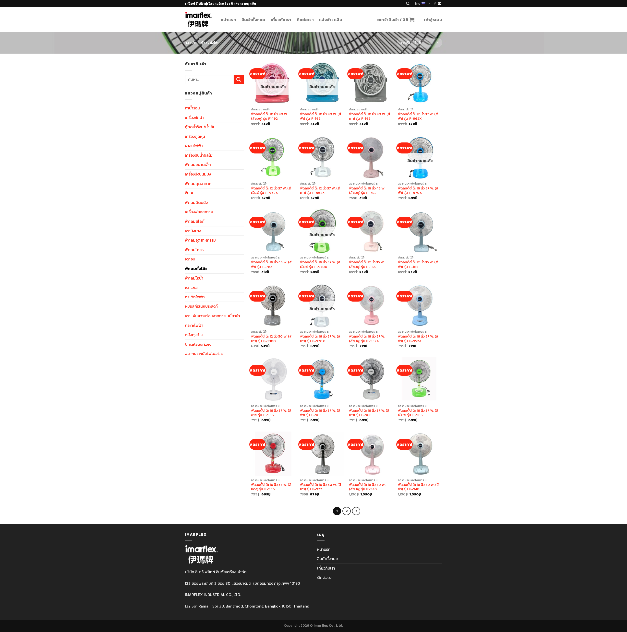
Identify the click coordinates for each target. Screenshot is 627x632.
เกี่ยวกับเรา (281, 20)
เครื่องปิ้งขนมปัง (198, 174)
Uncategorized (198, 344)
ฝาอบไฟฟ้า (194, 146)
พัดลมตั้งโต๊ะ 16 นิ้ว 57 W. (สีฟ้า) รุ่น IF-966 (320, 412)
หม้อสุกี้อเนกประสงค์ (201, 306)
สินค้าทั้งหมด (253, 20)
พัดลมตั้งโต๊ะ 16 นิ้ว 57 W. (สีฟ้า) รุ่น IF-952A (418, 338)
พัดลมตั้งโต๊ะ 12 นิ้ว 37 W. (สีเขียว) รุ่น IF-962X (271, 190)
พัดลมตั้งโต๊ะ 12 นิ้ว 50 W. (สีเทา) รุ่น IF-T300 (271, 338)
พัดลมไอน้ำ (194, 278)
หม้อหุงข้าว (194, 335)
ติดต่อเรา (305, 20)
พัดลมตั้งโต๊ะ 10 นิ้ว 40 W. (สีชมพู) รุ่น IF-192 (269, 116)
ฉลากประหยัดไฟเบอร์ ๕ (204, 353)
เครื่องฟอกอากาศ (199, 212)
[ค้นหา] (408, 3)
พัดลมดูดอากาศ (198, 184)
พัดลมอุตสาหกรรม (200, 240)
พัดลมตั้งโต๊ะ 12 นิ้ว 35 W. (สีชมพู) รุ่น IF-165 (367, 264)
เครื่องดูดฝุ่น (195, 136)
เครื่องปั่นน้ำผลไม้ (199, 155)
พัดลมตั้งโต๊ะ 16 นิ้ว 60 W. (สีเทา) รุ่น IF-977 (320, 487)
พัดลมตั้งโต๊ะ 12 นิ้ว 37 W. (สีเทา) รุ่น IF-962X (320, 190)
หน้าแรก (228, 20)
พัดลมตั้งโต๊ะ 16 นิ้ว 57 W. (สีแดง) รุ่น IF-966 (271, 487)
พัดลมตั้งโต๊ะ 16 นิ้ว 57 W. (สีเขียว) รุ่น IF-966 (418, 412)
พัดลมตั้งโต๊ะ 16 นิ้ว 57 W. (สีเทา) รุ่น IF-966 (369, 412)
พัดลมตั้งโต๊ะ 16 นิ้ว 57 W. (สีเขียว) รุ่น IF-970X (320, 264)
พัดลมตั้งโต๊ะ (196, 268)
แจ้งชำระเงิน (330, 20)
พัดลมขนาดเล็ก (198, 164)
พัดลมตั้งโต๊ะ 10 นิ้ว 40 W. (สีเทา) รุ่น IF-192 (369, 116)
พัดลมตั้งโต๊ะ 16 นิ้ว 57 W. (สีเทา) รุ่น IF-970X (320, 338)
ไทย (417, 3)
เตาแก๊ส (191, 287)
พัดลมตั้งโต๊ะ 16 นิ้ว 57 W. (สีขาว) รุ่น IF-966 (271, 412)
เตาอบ (190, 259)
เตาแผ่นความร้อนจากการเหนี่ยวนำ (212, 316)
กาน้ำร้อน (192, 108)
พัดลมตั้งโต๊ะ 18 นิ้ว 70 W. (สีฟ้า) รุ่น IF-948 (418, 487)
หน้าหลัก (190, 42)
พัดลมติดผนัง (196, 202)
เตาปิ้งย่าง (193, 231)
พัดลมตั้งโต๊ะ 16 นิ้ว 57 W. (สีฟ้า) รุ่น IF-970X (418, 190)
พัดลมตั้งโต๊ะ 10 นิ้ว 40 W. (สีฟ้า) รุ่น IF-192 (320, 116)
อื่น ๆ (189, 193)
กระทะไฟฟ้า (194, 325)
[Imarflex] (199, 19)
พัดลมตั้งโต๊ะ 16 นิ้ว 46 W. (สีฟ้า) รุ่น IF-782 (271, 264)
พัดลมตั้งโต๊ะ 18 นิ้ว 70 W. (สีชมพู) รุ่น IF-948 (367, 487)
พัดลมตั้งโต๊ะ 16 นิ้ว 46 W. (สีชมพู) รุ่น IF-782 (367, 190)
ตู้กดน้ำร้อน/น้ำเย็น (200, 127)
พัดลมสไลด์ (195, 221)
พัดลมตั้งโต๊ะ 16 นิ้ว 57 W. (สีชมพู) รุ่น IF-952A (367, 338)
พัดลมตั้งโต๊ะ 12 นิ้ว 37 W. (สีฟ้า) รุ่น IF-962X (418, 116)
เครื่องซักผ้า (194, 117)
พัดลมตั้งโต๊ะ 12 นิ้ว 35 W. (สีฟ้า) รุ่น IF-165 (418, 264)
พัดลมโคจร (194, 250)
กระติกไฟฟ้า (195, 297)
